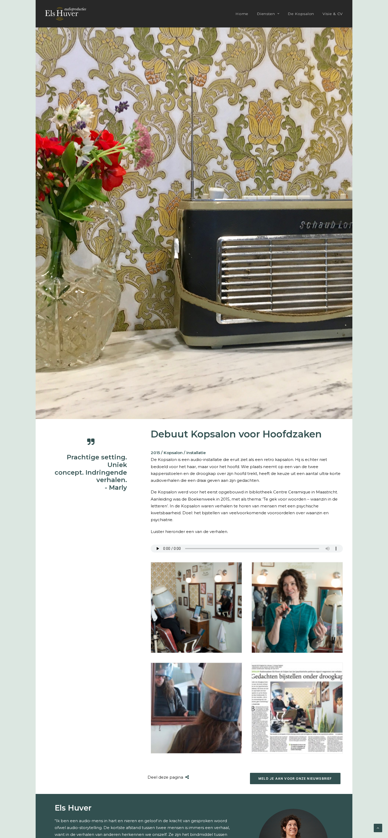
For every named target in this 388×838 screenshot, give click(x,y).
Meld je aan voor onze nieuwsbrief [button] (295, 778)
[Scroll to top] (378, 827)
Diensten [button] (266, 13)
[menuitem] (243, 13)
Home (241, 13)
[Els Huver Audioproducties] (65, 13)
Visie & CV (333, 13)
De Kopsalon (301, 13)
